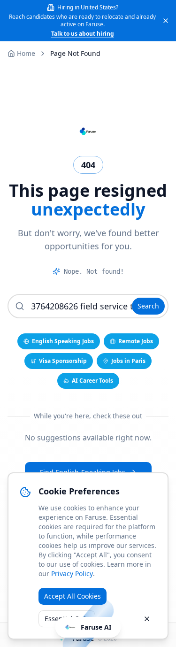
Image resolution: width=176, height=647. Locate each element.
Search (148, 305)
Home (26, 53)
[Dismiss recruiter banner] (165, 20)
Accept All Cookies (72, 596)
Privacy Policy (72, 573)
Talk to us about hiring (82, 34)
